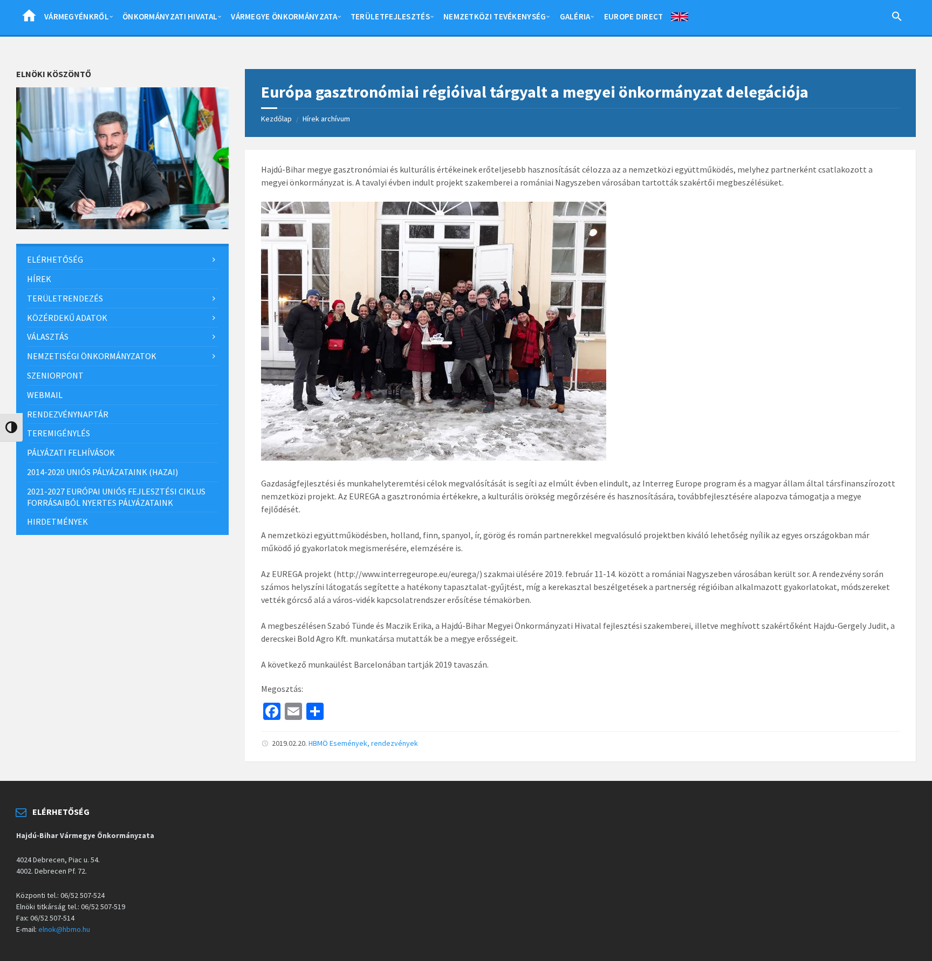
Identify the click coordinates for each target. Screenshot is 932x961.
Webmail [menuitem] (45, 394)
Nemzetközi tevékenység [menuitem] (494, 16)
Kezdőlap (276, 118)
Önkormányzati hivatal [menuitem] (169, 16)
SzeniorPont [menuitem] (55, 375)
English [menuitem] (679, 19)
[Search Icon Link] (897, 18)
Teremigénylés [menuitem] (58, 433)
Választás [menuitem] (47, 336)
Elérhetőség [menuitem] (55, 259)
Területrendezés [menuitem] (65, 298)
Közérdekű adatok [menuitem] (67, 317)
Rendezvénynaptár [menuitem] (67, 414)
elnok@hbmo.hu (64, 929)
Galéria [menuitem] (575, 16)
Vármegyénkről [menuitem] (76, 16)
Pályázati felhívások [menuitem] (71, 452)
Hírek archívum (326, 118)
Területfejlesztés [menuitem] (390, 16)
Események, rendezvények (374, 743)
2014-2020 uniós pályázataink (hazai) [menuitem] (102, 471)
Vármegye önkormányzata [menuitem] (284, 16)
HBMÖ (318, 743)
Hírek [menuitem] (39, 278)
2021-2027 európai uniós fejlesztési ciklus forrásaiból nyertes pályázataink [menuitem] (116, 497)
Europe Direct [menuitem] (633, 16)
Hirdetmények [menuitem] (57, 521)
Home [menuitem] (29, 19)
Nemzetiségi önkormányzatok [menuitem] (91, 356)
